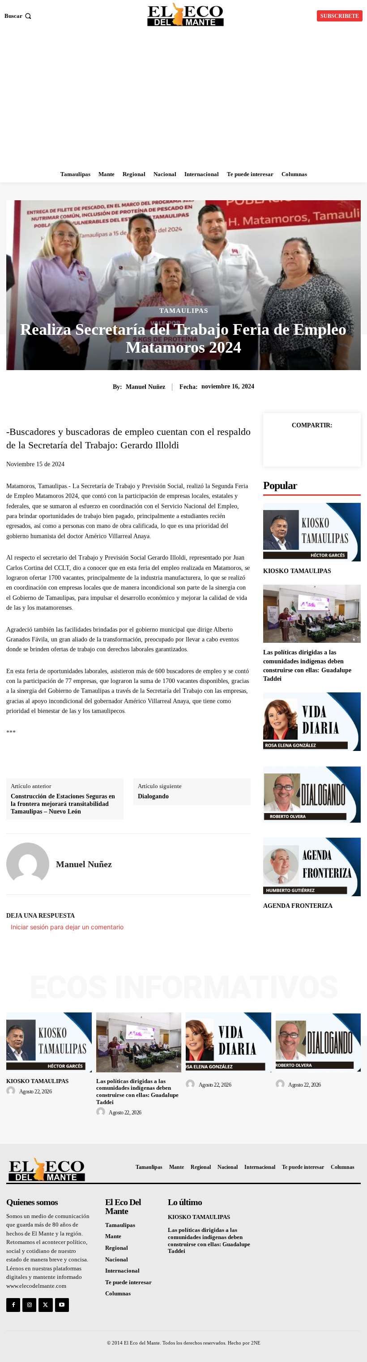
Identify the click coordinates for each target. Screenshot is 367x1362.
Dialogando (153, 796)
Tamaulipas (183, 311)
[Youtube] (62, 1305)
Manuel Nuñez (145, 387)
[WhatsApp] (343, 446)
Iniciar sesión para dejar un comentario (67, 927)
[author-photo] (12, 1091)
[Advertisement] (183, 99)
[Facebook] (281, 446)
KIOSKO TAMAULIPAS (297, 571)
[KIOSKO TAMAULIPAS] (312, 532)
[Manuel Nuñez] (27, 864)
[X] (302, 446)
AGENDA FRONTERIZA (298, 905)
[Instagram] (29, 1305)
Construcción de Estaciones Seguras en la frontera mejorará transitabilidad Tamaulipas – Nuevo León (63, 804)
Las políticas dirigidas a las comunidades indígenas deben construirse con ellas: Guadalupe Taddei (137, 1091)
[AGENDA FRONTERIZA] (312, 867)
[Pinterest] (322, 446)
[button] (18, 16)
